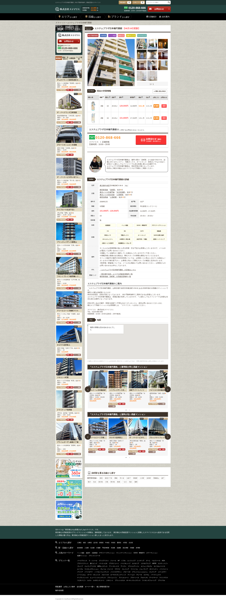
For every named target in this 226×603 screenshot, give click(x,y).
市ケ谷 (122, 478)
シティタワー (162, 572)
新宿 (101, 478)
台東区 (90, 542)
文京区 (131, 542)
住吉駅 (92, 548)
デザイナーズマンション (107, 553)
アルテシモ (144, 577)
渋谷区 (113, 542)
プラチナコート (114, 563)
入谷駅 (87, 548)
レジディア (140, 560)
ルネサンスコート (99, 580)
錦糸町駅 (80, 548)
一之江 (125, 482)
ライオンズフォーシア (149, 580)
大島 (106, 482)
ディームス (131, 575)
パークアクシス (82, 560)
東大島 (113, 482)
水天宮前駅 (121, 192)
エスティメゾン (163, 563)
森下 (162, 478)
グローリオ (126, 572)
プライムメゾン (112, 577)
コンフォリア (131, 560)
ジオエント (109, 580)
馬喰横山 (156, 478)
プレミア (80, 566)
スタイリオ (105, 575)
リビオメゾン (81, 580)
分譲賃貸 (72, 58)
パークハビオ (103, 563)
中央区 (107, 185)
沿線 (94, 16)
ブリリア (80, 572)
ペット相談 (79, 58)
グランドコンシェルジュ (140, 572)
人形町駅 (120, 195)
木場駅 (98, 548)
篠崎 (136, 482)
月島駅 (132, 548)
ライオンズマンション (92, 569)
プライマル (161, 580)
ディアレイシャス (83, 577)
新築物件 (59, 58)
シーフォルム (81, 575)
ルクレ (89, 580)
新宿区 (101, 542)
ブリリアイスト (104, 560)
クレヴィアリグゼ (90, 566)
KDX (163, 560)
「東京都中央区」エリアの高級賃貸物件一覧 (116, 274)
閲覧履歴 (58, 587)
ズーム (148, 560)
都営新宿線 (104, 190)
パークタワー (89, 572)
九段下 (129, 478)
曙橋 (116, 478)
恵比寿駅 (125, 548)
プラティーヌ (134, 577)
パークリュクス (156, 575)
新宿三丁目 (108, 478)
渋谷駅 (113, 548)
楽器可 (88, 553)
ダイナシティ (153, 569)
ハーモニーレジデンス (102, 572)
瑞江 (130, 482)
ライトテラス (163, 577)
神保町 (135, 478)
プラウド (117, 569)
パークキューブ (125, 563)
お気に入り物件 (69, 587)
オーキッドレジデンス (133, 580)
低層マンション (82, 556)
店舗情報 (105, 142)
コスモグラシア (146, 563)
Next (168, 389)
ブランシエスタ (120, 580)
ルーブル (80, 569)
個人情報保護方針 (103, 587)
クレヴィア (152, 572)
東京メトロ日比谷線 (107, 195)
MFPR (154, 563)
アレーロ (139, 575)
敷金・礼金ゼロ (65, 58)
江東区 (79, 542)
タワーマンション (152, 553)
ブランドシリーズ (94, 556)
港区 (84, 542)
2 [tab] (129, 410)
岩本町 (149, 478)
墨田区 (119, 542)
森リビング (93, 563)
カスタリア (135, 563)
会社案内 (166, 17)
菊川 (89, 482)
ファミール (134, 569)
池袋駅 (119, 548)
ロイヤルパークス (159, 566)
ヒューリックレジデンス (98, 577)
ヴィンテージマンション (124, 553)
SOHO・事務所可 (139, 553)
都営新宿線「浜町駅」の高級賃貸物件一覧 (115, 276)
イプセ (123, 560)
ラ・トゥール (93, 560)
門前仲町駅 (105, 548)
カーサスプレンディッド (118, 575)
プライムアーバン (133, 566)
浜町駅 (112, 190)
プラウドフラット (83, 563)
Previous (88, 389)
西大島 (101, 482)
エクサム (146, 575)
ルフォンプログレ (146, 566)
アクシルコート (124, 577)
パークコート (164, 569)
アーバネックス (114, 566)
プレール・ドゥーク (106, 569)
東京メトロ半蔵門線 (107, 192)
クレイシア (125, 569)
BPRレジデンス (102, 566)
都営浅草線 (104, 197)
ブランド (120, 16)
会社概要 (80, 587)
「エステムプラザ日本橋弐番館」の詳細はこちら (118, 270)
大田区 (125, 542)
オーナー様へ (90, 587)
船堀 (118, 482)
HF (119, 560)
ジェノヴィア (143, 569)
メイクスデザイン (116, 572)
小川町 (142, 478)
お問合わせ (159, 9)
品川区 (95, 542)
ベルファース (156, 560)
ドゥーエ (113, 560)
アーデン (123, 566)
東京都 (102, 185)
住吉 (94, 482)
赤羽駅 (138, 548)
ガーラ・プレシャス (93, 575)
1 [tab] (126, 410)
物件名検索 (59, 590)
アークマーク (153, 577)
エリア (69, 16)
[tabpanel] (98, 389)
